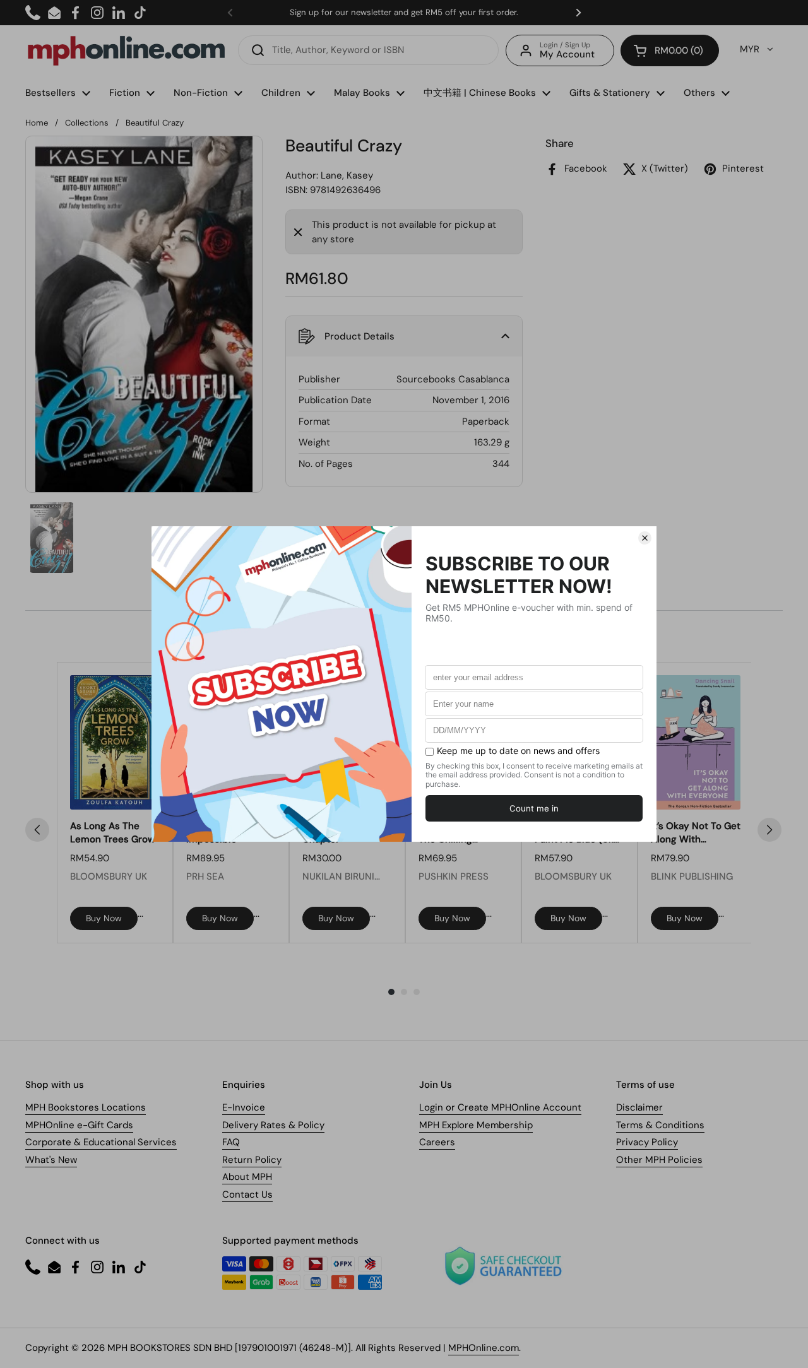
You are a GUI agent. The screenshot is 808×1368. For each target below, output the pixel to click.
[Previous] (37, 830)
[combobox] (368, 50)
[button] (670, 50)
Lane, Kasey (347, 175)
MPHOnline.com (483, 1347)
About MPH (247, 1176)
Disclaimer (639, 1107)
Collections (87, 122)
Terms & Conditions (660, 1125)
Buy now (104, 918)
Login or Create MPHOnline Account (500, 1107)
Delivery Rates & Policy (273, 1125)
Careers (437, 1142)
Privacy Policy (647, 1142)
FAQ (231, 1142)
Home (36, 122)
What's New (51, 1159)
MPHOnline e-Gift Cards (79, 1125)
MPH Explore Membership (476, 1125)
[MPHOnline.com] (126, 50)
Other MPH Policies (659, 1159)
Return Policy (252, 1159)
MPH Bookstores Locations (85, 1107)
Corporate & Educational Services (101, 1142)
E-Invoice (243, 1107)
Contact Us (247, 1194)
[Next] (769, 830)
